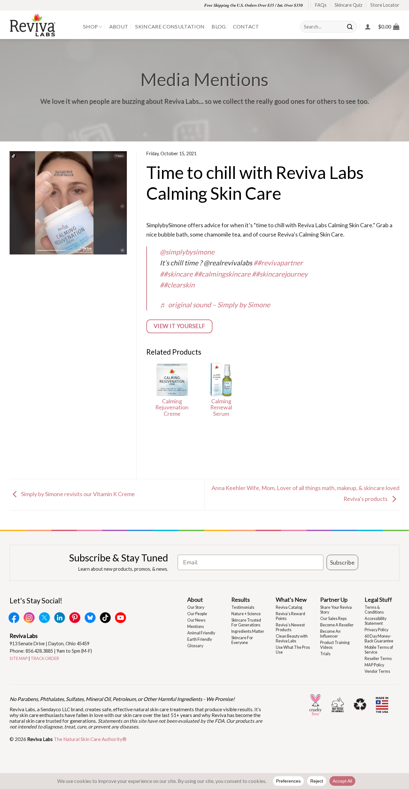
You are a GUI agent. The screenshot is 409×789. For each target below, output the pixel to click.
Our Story (195, 607)
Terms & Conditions (374, 610)
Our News (196, 620)
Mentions (195, 626)
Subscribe (342, 562)
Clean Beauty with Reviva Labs (292, 638)
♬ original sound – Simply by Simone (215, 305)
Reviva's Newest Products (290, 627)
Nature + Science (246, 613)
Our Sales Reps (333, 618)
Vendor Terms (377, 671)
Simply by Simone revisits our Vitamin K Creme (77, 493)
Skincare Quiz (348, 5)
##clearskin (177, 285)
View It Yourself (179, 326)
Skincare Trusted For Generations (246, 622)
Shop (90, 26)
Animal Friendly (201, 633)
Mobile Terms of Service (379, 650)
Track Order (45, 658)
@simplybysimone (187, 252)
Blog (219, 26)
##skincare (176, 274)
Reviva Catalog (289, 607)
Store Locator (384, 5)
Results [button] (240, 599)
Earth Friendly (199, 639)
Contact (246, 26)
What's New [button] (291, 599)
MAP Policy (374, 665)
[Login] (368, 27)
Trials (325, 653)
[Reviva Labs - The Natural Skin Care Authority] (41, 25)
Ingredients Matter (247, 631)
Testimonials (242, 607)
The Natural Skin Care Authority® (90, 739)
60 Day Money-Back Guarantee (379, 638)
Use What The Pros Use (293, 650)
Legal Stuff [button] (378, 599)
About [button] (195, 599)
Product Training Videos (335, 645)
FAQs (321, 5)
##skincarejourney (280, 274)
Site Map (19, 658)
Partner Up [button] (334, 599)
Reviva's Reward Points (290, 616)
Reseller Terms (378, 658)
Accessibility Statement (375, 621)
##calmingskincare (222, 274)
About (118, 26)
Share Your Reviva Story (336, 610)
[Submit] (350, 27)
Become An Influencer (330, 634)
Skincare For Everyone (242, 640)
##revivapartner (278, 263)
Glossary (195, 645)
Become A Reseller (337, 625)
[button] (388, 27)
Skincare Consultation (169, 26)
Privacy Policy (376, 629)
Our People (197, 613)
